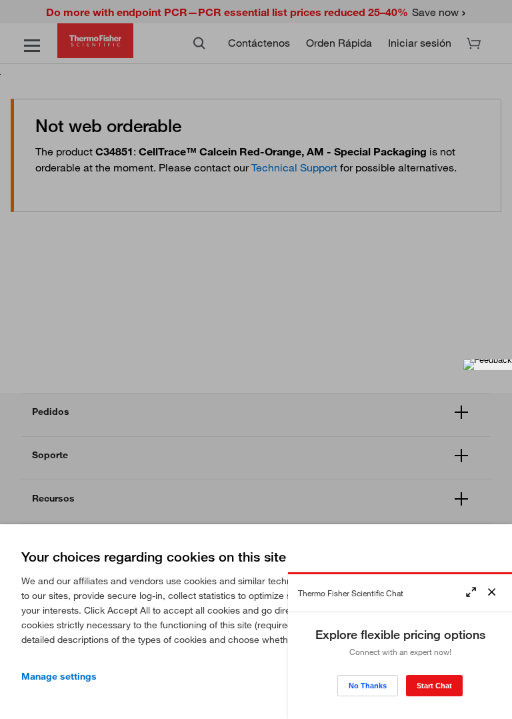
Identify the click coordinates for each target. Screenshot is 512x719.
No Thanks (368, 686)
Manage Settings (59, 676)
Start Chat (434, 686)
